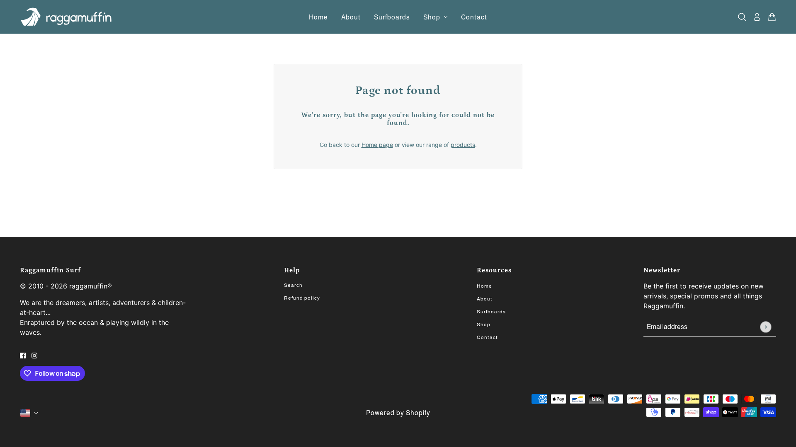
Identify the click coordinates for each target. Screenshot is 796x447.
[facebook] (23, 355)
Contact (487, 337)
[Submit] (765, 326)
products (463, 144)
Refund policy (302, 298)
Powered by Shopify (398, 412)
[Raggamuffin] (67, 17)
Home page (377, 144)
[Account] (757, 17)
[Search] (742, 17)
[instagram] (34, 355)
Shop (483, 324)
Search (293, 285)
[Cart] (772, 17)
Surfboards (491, 312)
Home (484, 286)
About (485, 299)
